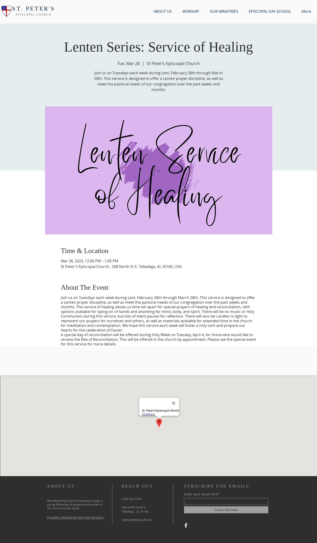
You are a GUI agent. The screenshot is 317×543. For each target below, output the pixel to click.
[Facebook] (186, 525)
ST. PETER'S (33, 9)
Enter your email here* (202, 494)
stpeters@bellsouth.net (137, 520)
